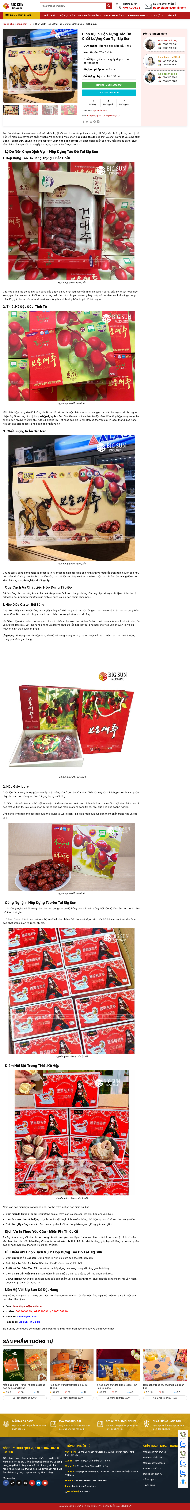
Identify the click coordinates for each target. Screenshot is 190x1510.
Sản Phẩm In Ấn (88, 15)
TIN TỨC (156, 15)
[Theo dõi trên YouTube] (45, 1483)
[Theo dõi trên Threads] (25, 1483)
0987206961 (41, 1311)
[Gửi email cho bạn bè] (91, 121)
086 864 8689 (82, 1480)
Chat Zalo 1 (183, 1448)
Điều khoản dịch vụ (152, 1474)
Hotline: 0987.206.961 (109, 84)
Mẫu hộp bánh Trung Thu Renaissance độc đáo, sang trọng (24, 1386)
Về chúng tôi (149, 1479)
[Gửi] (109, 6)
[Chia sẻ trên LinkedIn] (98, 121)
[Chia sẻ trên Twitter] (87, 121)
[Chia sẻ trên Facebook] (84, 121)
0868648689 (24, 1311)
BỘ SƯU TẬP (67, 15)
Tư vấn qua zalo (109, 92)
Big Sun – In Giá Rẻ (29, 1321)
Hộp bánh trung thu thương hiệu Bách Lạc (163, 1386)
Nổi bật (93, 104)
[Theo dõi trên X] (19, 1483)
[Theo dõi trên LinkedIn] (39, 1483)
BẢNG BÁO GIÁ (137, 15)
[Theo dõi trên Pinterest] (32, 1483)
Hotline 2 (183, 1457)
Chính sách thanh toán (154, 1463)
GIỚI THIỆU (50, 15)
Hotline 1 (183, 1438)
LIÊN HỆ (171, 15)
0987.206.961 (99, 1480)
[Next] (72, 65)
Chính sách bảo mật (152, 1457)
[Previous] (8, 65)
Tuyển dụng (149, 1485)
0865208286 (60, 1311)
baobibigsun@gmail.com (27, 1306)
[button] (21, 15)
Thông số (108, 104)
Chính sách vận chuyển (154, 1452)
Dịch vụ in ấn (113, 15)
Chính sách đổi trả (152, 1468)
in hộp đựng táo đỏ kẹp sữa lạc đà (103, 115)
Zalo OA (183, 1476)
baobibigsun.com (27, 1316)
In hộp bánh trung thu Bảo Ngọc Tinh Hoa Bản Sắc (116, 1386)
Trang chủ (8, 23)
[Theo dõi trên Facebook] (6, 1483)
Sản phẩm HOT (24, 23)
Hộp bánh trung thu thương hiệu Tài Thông (69, 1386)
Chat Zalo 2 (183, 1466)
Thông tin (124, 104)
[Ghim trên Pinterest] (94, 121)
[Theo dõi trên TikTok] (12, 1483)
